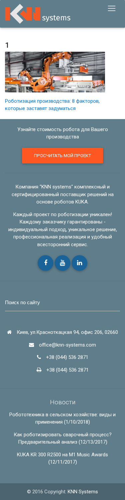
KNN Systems (83, 492)
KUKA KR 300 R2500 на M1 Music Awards (62, 455)
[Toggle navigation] (111, 9)
